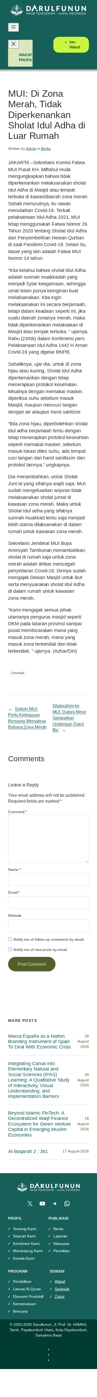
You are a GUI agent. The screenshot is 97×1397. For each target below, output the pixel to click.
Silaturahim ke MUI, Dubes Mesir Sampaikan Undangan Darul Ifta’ (69, 717)
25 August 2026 (83, 1079)
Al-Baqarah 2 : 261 (28, 1151)
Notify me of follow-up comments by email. (49, 939)
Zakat (59, 1296)
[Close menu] (13, 44)
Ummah (18, 673)
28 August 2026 (83, 1041)
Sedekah (62, 1289)
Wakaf (60, 1281)
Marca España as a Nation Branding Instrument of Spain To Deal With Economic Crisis (39, 1041)
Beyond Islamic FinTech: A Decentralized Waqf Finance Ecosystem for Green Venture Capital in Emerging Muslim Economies (39, 1124)
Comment (17, 812)
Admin (31, 148)
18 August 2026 (83, 1123)
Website (15, 915)
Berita (46, 148)
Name (14, 869)
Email (14, 892)
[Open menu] (13, 27)
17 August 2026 (76, 1151)
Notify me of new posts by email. (40, 949)
